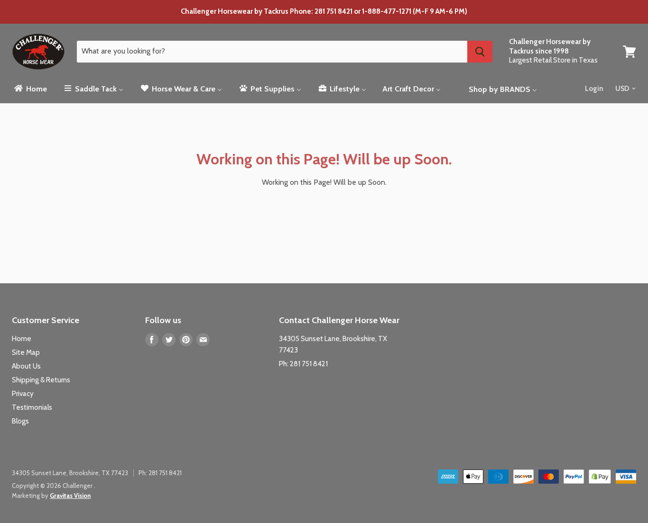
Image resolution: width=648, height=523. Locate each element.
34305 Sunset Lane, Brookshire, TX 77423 (70, 473)
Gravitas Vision (70, 495)
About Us (26, 366)
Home (21, 338)
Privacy (23, 393)
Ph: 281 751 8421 (303, 364)
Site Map (26, 352)
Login (594, 88)
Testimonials (32, 407)
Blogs (20, 421)
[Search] (479, 52)
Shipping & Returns (41, 380)
